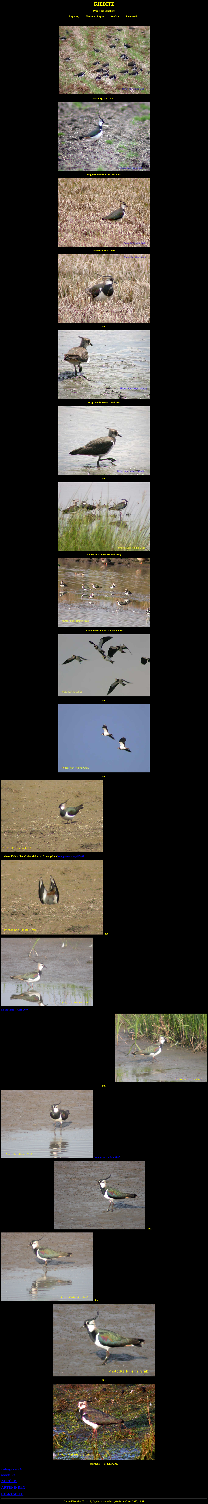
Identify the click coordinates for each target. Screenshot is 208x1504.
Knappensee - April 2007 (70, 856)
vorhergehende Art (12, 1469)
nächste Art (8, 1474)
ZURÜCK (9, 1481)
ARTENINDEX (13, 1487)
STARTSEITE (12, 1494)
